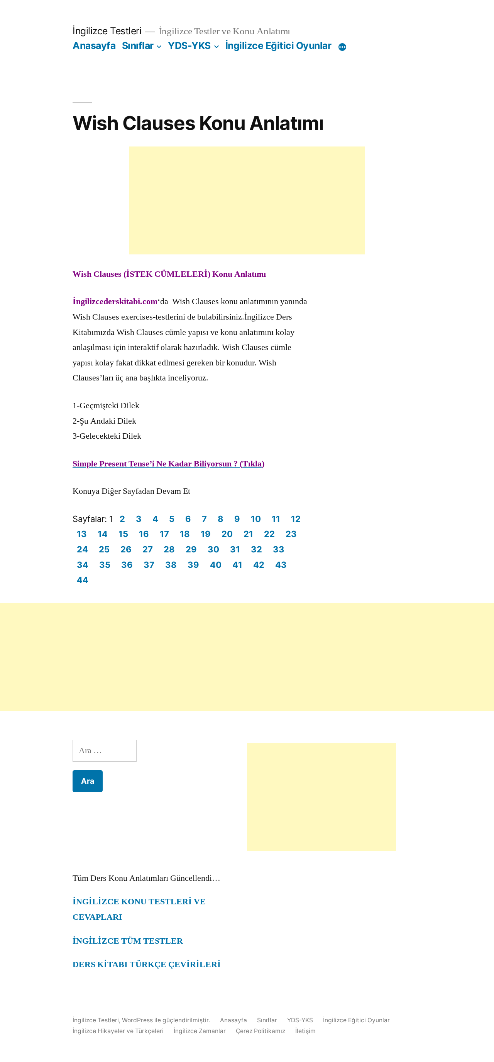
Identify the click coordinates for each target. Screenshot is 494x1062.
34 (82, 565)
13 (82, 534)
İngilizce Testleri (107, 31)
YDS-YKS (189, 45)
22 (269, 534)
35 (104, 565)
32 (256, 549)
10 (256, 519)
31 (235, 549)
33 (278, 549)
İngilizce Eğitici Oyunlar (278, 45)
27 (147, 549)
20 (227, 534)
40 (216, 565)
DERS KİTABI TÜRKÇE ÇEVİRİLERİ (147, 964)
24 (82, 549)
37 (149, 565)
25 (104, 549)
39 (193, 565)
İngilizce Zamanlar (200, 1031)
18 (185, 534)
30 (213, 549)
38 (171, 565)
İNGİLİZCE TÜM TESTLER (128, 941)
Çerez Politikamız (260, 1031)
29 (191, 549)
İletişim (305, 1031)
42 (258, 565)
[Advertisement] (247, 200)
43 (281, 565)
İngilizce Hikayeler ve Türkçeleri (118, 1031)
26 (126, 549)
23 (291, 534)
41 (237, 565)
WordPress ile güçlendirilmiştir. (166, 1020)
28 (169, 549)
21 (248, 534)
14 (103, 534)
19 (206, 534)
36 (127, 565)
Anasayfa (94, 45)
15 (123, 534)
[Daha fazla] (342, 47)
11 (276, 519)
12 (296, 519)
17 (164, 534)
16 (144, 534)
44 (82, 580)
